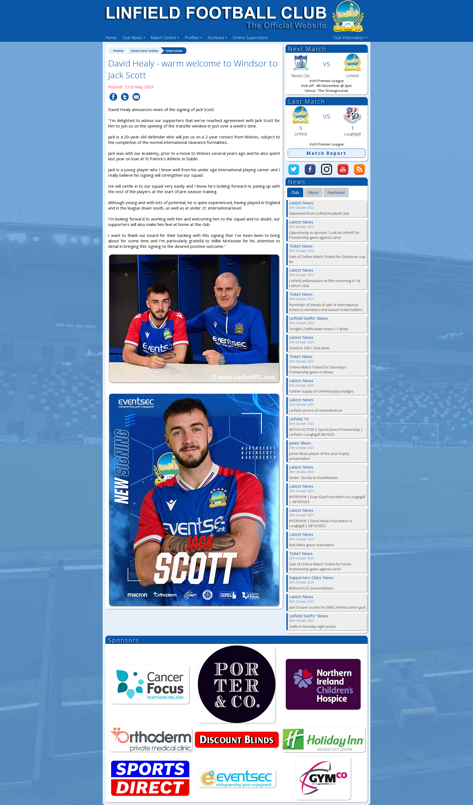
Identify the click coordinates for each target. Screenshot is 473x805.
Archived (216, 37)
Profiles (192, 37)
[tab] (295, 192)
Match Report (327, 153)
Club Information (348, 37)
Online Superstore (250, 37)
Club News (132, 37)
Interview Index (144, 50)
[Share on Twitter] (125, 104)
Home (111, 37)
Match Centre (163, 37)
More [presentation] (313, 192)
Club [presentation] (295, 192)
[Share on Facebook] (113, 104)
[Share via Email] (136, 104)
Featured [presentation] (336, 192)
